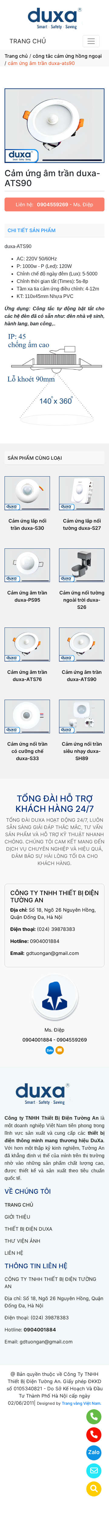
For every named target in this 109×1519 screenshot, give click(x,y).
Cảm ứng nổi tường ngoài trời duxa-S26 (81, 600)
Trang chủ (16, 56)
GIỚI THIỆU (17, 1217)
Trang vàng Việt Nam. (81, 1403)
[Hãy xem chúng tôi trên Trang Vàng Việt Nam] (90, 1489)
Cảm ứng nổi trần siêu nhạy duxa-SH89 (82, 751)
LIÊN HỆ (14, 1253)
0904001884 (44, 941)
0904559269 (52, 204)
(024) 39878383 (56, 929)
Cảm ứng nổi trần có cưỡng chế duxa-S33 (27, 751)
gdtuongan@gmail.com (52, 953)
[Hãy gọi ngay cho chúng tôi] (90, 1435)
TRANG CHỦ (27, 41)
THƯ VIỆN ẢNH (22, 1241)
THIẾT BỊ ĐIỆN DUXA (28, 1229)
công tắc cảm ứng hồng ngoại (67, 56)
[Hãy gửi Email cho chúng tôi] (90, 1471)
